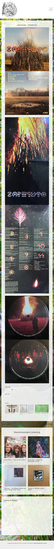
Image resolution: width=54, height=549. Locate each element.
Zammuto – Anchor (10, 413)
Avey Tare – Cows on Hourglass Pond (35, 460)
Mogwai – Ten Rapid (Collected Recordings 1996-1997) (15, 489)
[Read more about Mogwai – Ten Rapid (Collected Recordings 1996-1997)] (15, 475)
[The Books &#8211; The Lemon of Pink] (27, 408)
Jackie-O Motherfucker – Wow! (37, 489)
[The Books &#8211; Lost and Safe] (42, 408)
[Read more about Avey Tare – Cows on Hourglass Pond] (39, 447)
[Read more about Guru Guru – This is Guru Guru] (15, 447)
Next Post (49, 424)
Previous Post (6, 424)
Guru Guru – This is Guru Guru (15, 460)
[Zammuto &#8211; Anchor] (12, 408)
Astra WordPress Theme (40, 543)
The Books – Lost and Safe (42, 413)
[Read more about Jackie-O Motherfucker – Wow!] (39, 475)
